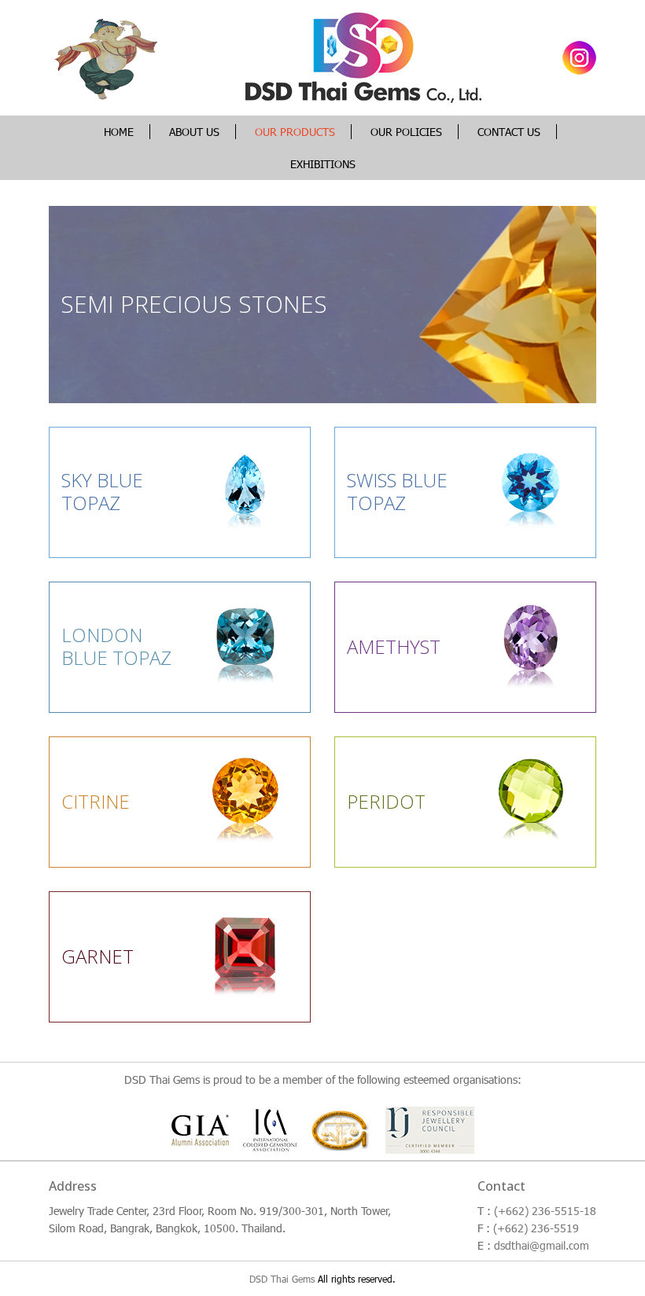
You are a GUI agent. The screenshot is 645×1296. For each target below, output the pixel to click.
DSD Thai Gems (282, 1278)
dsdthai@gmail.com (541, 1245)
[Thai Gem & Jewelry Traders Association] (341, 1129)
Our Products (295, 131)
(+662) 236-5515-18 (545, 1210)
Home (119, 131)
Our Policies (406, 131)
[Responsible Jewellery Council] (429, 1129)
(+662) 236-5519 (536, 1228)
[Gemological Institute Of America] (205, 1129)
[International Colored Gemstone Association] (270, 1129)
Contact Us (508, 131)
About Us (194, 131)
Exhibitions (323, 163)
